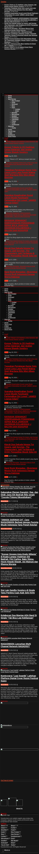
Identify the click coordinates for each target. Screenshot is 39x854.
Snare (17, 111)
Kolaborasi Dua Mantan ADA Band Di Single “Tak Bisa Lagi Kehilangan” (19, 616)
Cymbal (17, 109)
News (10, 97)
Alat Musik (14, 840)
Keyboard (15, 104)
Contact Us (11, 135)
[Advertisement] (19, 72)
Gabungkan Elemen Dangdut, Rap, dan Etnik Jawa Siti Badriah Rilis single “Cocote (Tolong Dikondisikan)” (19, 495)
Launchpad (15, 119)
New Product (16, 101)
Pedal (13, 123)
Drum (13, 107)
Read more (4, 512)
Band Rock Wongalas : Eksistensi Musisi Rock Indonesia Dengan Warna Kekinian (19, 29)
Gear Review (12, 99)
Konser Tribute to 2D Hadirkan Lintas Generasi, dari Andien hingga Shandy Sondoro (20, 5)
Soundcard (15, 118)
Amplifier (14, 112)
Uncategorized (15, 836)
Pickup (14, 121)
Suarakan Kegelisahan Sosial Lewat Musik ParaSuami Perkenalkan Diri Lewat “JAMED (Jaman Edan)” (21, 14)
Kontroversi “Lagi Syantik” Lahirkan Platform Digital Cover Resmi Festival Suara (19, 678)
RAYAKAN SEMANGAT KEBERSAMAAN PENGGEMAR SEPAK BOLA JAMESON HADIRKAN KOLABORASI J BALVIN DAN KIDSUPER (21, 20)
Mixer (13, 843)
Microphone (15, 114)
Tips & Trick (11, 131)
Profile (14, 128)
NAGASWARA (5, 485)
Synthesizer (15, 124)
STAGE (10, 133)
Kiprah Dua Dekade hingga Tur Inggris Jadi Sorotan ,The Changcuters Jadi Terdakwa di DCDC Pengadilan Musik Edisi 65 (21, 25)
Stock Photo (12, 136)
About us (7, 850)
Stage (10, 529)
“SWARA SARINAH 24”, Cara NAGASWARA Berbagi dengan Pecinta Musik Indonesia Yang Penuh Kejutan (19, 522)
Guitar (13, 102)
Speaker (14, 116)
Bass (13, 106)
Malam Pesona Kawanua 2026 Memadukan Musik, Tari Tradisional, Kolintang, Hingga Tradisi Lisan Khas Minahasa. (20, 40)
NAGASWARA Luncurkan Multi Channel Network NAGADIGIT (16, 645)
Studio (10, 129)
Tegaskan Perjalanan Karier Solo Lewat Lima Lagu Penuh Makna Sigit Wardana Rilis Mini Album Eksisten (20, 9)
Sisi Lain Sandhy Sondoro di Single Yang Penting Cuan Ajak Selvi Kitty (18, 591)
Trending (3, 1)
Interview (11, 126)
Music (6, 156)
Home (10, 95)
